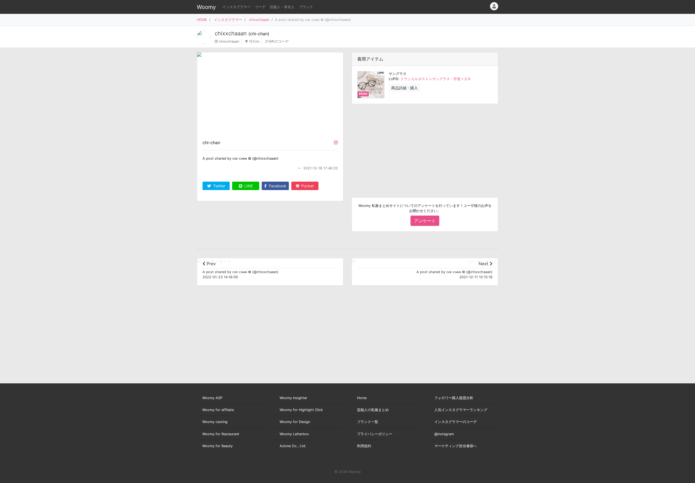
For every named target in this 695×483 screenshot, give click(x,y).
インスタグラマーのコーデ (455, 422)
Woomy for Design (295, 422)
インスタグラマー (236, 7)
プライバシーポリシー (374, 434)
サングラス (397, 74)
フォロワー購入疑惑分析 (453, 398)
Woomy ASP (212, 398)
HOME (202, 20)
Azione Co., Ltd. (293, 446)
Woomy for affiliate (218, 410)
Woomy (206, 7)
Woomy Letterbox (294, 434)
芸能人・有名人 (282, 7)
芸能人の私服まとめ (373, 410)
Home (362, 398)
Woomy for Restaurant (220, 434)
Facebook (277, 186)
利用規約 (364, 446)
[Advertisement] (425, 146)
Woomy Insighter (293, 398)
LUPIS (393, 79)
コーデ (260, 7)
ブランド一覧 (367, 422)
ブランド (306, 7)
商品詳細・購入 (404, 88)
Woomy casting (215, 422)
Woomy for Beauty (217, 446)
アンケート (425, 220)
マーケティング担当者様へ (455, 446)
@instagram (444, 434)
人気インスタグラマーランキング (460, 410)
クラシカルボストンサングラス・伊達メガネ (435, 79)
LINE (248, 186)
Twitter (218, 186)
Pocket (307, 186)
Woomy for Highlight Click (301, 410)
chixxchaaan (259, 20)
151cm (253, 41)
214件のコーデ (277, 41)
